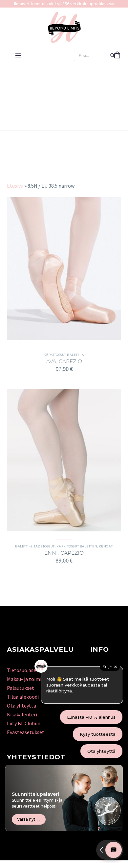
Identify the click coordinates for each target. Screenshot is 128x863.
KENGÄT (106, 546)
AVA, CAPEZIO (64, 361)
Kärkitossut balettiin (64, 355)
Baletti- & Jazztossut (34, 546)
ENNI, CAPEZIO (64, 553)
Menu (18, 55)
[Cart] (117, 55)
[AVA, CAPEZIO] (64, 268)
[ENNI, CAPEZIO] (64, 460)
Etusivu (15, 185)
